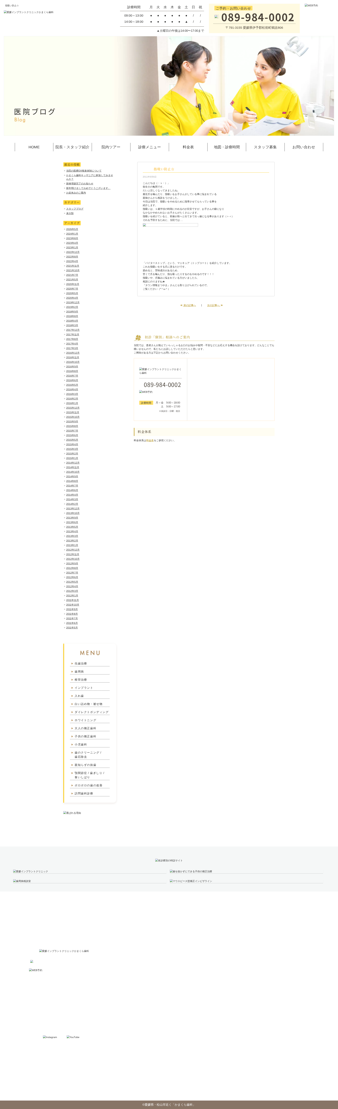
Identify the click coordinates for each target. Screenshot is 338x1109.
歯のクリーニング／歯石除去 (251, 984)
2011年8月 (72, 613)
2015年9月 (72, 421)
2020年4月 (72, 297)
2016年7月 (72, 375)
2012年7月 (72, 572)
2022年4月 (72, 261)
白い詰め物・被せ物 (88, 703)
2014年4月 (72, 494)
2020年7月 (72, 288)
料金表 (188, 147)
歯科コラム (305, 959)
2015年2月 (72, 453)
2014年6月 (72, 490)
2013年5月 (72, 526)
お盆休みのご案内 (76, 192)
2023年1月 (72, 247)
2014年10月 (73, 471)
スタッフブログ (74, 208)
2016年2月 (72, 398)
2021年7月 (72, 275)
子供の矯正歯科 (85, 736)
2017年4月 (72, 343)
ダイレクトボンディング (92, 712)
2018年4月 (72, 320)
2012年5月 (72, 581)
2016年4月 (72, 389)
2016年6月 (72, 380)
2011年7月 (72, 618)
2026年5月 (72, 229)
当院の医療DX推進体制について (84, 170)
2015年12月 (73, 407)
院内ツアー (111, 147)
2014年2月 (72, 504)
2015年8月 (72, 426)
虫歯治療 (81, 663)
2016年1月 (72, 403)
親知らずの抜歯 (85, 764)
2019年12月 (73, 302)
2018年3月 (72, 325)
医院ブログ (305, 967)
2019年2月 (72, 307)
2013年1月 (72, 545)
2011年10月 (72, 604)
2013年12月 (73, 508)
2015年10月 (73, 417)
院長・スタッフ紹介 (72, 147)
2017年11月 (72, 334)
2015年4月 (72, 444)
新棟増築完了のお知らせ (79, 183)
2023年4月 (72, 242)
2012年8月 (72, 568)
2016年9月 (72, 366)
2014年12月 (73, 462)
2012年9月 (72, 563)
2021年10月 (73, 270)
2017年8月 (72, 339)
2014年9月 (72, 476)
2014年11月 (72, 467)
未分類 (70, 213)
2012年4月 (72, 586)
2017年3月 (72, 348)
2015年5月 (72, 439)
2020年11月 (72, 284)
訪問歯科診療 (84, 793)
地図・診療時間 (227, 147)
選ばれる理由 (306, 951)
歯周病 (79, 671)
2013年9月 (72, 517)
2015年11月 (72, 412)
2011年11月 (72, 600)
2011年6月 (72, 623)
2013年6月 (72, 522)
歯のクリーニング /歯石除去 (88, 754)
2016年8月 (72, 371)
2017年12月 (73, 330)
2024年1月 (72, 233)
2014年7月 (72, 485)
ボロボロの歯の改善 (88, 785)
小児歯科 (81, 744)
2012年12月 (73, 549)
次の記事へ (213, 305)
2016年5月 (72, 384)
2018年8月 (72, 316)
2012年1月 (72, 595)
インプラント (84, 687)
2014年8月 (72, 481)
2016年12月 (73, 352)
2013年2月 (72, 540)
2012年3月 (72, 591)
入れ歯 (79, 695)
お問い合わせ (303, 147)
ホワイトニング (85, 720)
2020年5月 (72, 293)
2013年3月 (72, 536)
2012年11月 (72, 554)
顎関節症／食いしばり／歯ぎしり (255, 1000)
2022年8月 (72, 256)
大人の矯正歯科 (85, 728)
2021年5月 (72, 279)
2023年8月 (72, 238)
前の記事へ (189, 305)
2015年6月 (72, 435)
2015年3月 (72, 449)
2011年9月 (72, 609)
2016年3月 (72, 394)
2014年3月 (72, 499)
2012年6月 (72, 577)
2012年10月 (73, 558)
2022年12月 (73, 252)
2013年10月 (73, 513)
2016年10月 (73, 362)
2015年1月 (72, 458)
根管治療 (81, 679)
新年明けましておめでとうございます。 (88, 188)
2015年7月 (72, 430)
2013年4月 (72, 531)
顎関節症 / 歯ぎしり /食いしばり (89, 775)
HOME (34, 147)
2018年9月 (72, 311)
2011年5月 (72, 627)
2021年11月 (72, 265)
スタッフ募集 (265, 147)
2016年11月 (72, 357)
